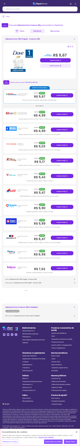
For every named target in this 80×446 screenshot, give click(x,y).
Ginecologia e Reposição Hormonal (33, 340)
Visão (53, 336)
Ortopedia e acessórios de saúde (61, 339)
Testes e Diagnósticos (58, 348)
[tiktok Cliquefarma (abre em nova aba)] (12, 334)
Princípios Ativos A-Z (29, 390)
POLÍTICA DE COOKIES (46, 437)
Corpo (53, 359)
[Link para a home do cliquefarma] (40, 4)
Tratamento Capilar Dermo (59, 367)
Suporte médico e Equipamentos (61, 345)
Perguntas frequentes (58, 401)
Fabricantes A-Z (27, 384)
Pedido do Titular (56, 387)
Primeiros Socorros (57, 342)
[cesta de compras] (75, 3)
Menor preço (54, 31)
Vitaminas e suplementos (33, 353)
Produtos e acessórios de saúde (62, 329)
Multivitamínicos (27, 364)
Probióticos (26, 367)
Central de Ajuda (56, 404)
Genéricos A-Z (27, 387)
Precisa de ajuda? (59, 395)
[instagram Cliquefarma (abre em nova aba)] (16, 334)
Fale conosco (55, 398)
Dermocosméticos (59, 353)
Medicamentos (29, 328)
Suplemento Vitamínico (29, 356)
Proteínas (25, 362)
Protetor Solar (55, 362)
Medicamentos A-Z (28, 331)
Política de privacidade (58, 381)
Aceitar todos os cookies (53, 441)
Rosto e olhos (55, 356)
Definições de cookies (10, 441)
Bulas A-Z (25, 378)
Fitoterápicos (26, 336)
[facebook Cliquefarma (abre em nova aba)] (4, 334)
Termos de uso (56, 378)
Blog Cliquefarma (27, 401)
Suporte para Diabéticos (59, 333)
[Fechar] (76, 432)
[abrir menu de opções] (4, 4)
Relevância (37, 31)
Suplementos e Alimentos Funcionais (33, 359)
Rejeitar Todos (70, 441)
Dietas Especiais (27, 370)
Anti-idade (54, 370)
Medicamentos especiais (30, 334)
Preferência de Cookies (58, 390)
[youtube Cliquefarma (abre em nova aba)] (8, 334)
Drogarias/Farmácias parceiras (32, 381)
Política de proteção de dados (60, 384)
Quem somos (26, 398)
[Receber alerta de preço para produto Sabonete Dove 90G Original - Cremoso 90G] (72, 46)
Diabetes (25, 342)
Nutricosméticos (56, 364)
